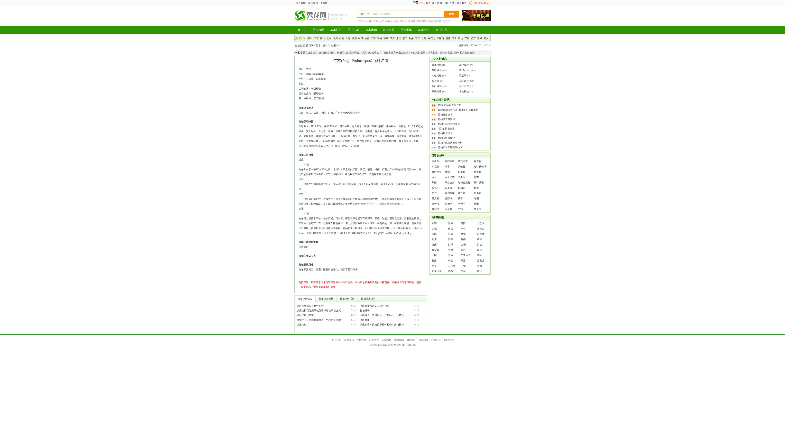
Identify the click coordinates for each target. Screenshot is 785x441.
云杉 (396, 21)
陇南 (463, 239)
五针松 (435, 203)
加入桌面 (313, 2)
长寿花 (477, 193)
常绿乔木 (464, 70)
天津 (373, 38)
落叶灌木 (437, 86)
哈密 (434, 223)
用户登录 (449, 2)
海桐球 (411, 21)
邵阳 (450, 244)
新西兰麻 (450, 161)
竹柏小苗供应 (305, 298)
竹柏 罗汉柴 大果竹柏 (449, 105)
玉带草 (360, 21)
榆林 (366, 38)
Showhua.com (409, 344)
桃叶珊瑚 (479, 182)
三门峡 (451, 265)
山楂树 (368, 21)
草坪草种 (464, 64)
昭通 (386, 38)
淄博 (447, 38)
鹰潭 (392, 38)
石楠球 (448, 203)
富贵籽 (435, 198)
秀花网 (309, 45)
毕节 (463, 228)
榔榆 (418, 21)
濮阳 (405, 38)
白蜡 (460, 209)
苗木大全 (424, 29)
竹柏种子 (365, 310)
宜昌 (466, 38)
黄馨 (460, 198)
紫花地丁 (463, 161)
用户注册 (437, 2)
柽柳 (447, 171)
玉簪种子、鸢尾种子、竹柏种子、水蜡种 (382, 315)
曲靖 (463, 271)
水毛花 (435, 166)
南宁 (434, 265)
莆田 (463, 223)
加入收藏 (301, 2)
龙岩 (463, 249)
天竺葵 (461, 166)
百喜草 (448, 209)
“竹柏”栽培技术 (446, 128)
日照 (434, 255)
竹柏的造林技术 (446, 119)
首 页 (301, 29)
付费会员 (349, 340)
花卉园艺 (464, 80)
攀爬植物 (437, 91)
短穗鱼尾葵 (464, 182)
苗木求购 (371, 29)
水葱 (434, 177)
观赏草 (463, 75)
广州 (463, 265)
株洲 (424, 38)
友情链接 (424, 340)
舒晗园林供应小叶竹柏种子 (311, 305)
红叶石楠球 (480, 166)
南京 (479, 249)
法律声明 (399, 340)
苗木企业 (388, 29)
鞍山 (479, 271)
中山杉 (403, 21)
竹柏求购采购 (347, 298)
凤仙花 (461, 187)
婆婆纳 (448, 198)
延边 (460, 38)
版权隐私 (386, 340)
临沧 (434, 260)
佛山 (450, 228)
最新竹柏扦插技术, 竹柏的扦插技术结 (458, 109)
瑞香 (447, 166)
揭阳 (434, 234)
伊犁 (316, 38)
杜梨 (476, 187)
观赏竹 (435, 80)
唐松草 (435, 161)
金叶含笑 (437, 171)
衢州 (322, 38)
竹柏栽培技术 (445, 133)
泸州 (354, 38)
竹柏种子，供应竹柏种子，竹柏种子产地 (319, 319)
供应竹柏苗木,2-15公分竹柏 (374, 305)
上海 (347, 38)
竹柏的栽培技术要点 (449, 123)
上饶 (463, 244)
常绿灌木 (437, 70)
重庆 (417, 38)
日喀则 (480, 228)
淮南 (450, 234)
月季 (476, 177)
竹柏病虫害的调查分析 (450, 142)
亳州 (309, 38)
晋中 (450, 239)
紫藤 (434, 182)
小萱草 (389, 21)
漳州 (335, 38)
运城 (479, 38)
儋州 (398, 38)
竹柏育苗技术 (445, 114)
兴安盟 (431, 38)
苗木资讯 (406, 29)
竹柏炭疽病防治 (446, 138)
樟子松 (477, 209)
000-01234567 (482, 2)
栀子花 (446, 21)
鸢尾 (375, 21)
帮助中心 (449, 340)
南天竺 (461, 203)
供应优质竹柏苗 (305, 315)
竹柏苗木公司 (368, 298)
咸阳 (479, 255)
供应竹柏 (365, 319)
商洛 (463, 260)
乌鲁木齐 (466, 255)
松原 (479, 239)
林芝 (450, 260)
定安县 (480, 260)
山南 (341, 38)
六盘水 (480, 223)
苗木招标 (353, 29)
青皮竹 (477, 161)
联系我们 (436, 340)
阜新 (479, 265)
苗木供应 (318, 29)
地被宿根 (437, 75)
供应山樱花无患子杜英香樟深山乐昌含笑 (319, 310)
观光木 (435, 187)
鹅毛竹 (477, 171)
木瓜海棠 (450, 177)
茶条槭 (448, 187)
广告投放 (361, 340)
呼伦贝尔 (437, 271)
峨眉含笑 (450, 193)
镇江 (473, 38)
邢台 (479, 244)
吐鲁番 (480, 234)
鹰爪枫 (461, 177)
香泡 (476, 203)
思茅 (450, 255)
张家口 (440, 38)
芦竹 (434, 193)
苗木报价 (336, 29)
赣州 (463, 234)
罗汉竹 (461, 193)
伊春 (454, 38)
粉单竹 (461, 171)
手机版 (324, 2)
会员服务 (462, 2)
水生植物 (464, 91)
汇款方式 (374, 340)
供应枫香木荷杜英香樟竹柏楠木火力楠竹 (382, 324)
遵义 (485, 38)
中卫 (360, 38)
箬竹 (430, 21)
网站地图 (411, 340)
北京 (328, 38)
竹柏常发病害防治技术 (450, 147)
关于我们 (336, 340)
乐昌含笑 (450, 182)
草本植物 (437, 64)
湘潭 (450, 223)
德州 (434, 244)
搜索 (451, 14)
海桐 (476, 198)
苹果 (424, 21)
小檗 (381, 21)
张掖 (411, 38)
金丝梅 (435, 209)
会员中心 (441, 29)
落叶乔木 (464, 86)
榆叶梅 (438, 21)
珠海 (379, 38)
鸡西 (450, 271)
